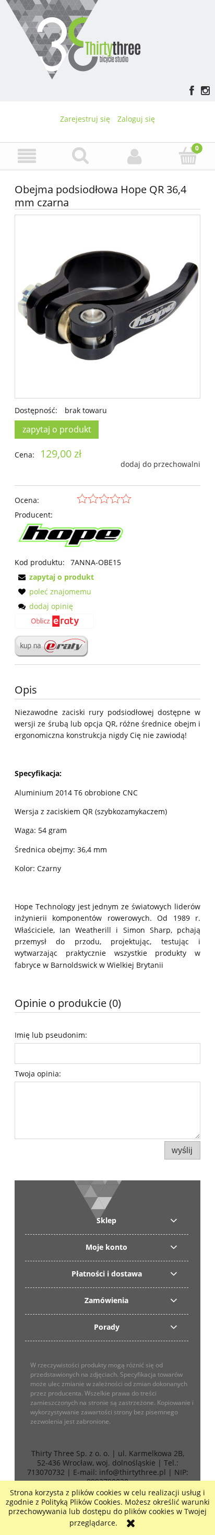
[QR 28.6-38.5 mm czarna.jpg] (107, 306)
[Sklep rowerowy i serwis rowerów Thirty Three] (72, 38)
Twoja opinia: (38, 1074)
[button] (27, 156)
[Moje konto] (134, 156)
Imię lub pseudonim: (51, 1035)
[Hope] (73, 538)
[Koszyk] (188, 155)
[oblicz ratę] (54, 625)
